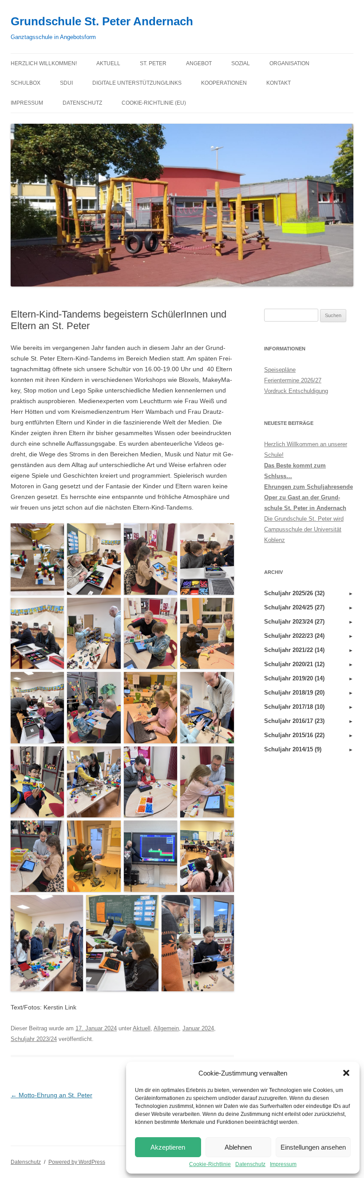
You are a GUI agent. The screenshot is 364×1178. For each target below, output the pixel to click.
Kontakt (278, 83)
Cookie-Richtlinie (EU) (154, 103)
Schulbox (25, 83)
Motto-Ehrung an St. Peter (51, 1095)
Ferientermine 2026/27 (292, 380)
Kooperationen (224, 83)
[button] (346, 1072)
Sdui (66, 83)
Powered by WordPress (76, 1162)
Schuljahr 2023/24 (34, 1039)
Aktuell (108, 63)
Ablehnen (238, 1147)
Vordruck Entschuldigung (296, 391)
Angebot (199, 63)
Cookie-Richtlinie (210, 1164)
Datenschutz (250, 1164)
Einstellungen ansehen (313, 1147)
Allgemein (166, 1028)
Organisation (289, 63)
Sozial (240, 63)
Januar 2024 (198, 1028)
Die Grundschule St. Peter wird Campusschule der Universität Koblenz (304, 529)
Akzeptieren (167, 1147)
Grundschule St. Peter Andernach (102, 21)
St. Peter (153, 63)
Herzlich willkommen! (44, 63)
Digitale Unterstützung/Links (137, 83)
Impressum (283, 1164)
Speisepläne (280, 369)
